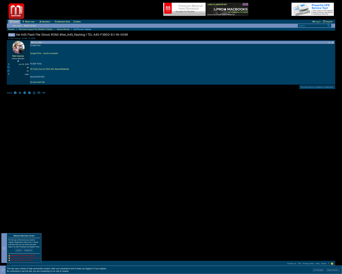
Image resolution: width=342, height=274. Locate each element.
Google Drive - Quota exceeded (44, 53)
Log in (19, 250)
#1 (333, 43)
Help (318, 263)
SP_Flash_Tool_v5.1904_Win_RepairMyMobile (49, 69)
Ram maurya (15, 38)
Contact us (291, 263)
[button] (36, 22)
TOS (299, 263)
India (27, 74)
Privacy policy (308, 263)
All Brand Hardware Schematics (22, 260)
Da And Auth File (37, 82)
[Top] (328, 263)
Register (28, 250)
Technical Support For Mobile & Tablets (25, 258)
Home (323, 263)
